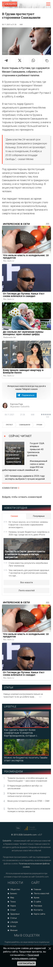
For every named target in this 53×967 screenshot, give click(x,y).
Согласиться (26, 963)
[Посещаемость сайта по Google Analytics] (30, 828)
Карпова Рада (16, 404)
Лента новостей (26, 590)
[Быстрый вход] (42, 4)
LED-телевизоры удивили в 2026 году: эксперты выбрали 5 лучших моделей (25, 477)
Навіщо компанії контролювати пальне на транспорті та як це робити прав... (23, 695)
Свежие (14, 516)
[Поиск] (37, 4)
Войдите (6, 497)
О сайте (37, 902)
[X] (20, 60)
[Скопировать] (47, 60)
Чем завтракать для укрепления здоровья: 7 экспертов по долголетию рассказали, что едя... (29, 573)
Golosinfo (9, 4)
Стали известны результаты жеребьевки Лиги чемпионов (28, 564)
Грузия (39, 425)
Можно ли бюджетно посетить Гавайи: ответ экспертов (26, 759)
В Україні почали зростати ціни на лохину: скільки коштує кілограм (26, 794)
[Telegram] (6, 60)
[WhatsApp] (33, 60)
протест (9, 425)
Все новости (26, 582)
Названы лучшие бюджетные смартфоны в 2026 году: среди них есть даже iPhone (29, 533)
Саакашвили (24, 425)
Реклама (38, 906)
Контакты (38, 910)
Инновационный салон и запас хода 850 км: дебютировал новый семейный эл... (24, 465)
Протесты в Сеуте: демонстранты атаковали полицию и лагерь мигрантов (28, 810)
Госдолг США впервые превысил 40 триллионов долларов (35, 449)
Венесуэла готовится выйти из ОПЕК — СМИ (28, 801)
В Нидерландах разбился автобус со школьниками (24, 787)
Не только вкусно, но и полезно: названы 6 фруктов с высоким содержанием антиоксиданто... (28, 525)
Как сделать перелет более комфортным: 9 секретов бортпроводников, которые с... (21, 732)
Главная (37, 889)
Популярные (39, 516)
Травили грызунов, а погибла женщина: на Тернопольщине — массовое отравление (27, 779)
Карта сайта (39, 914)
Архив (36, 897)
